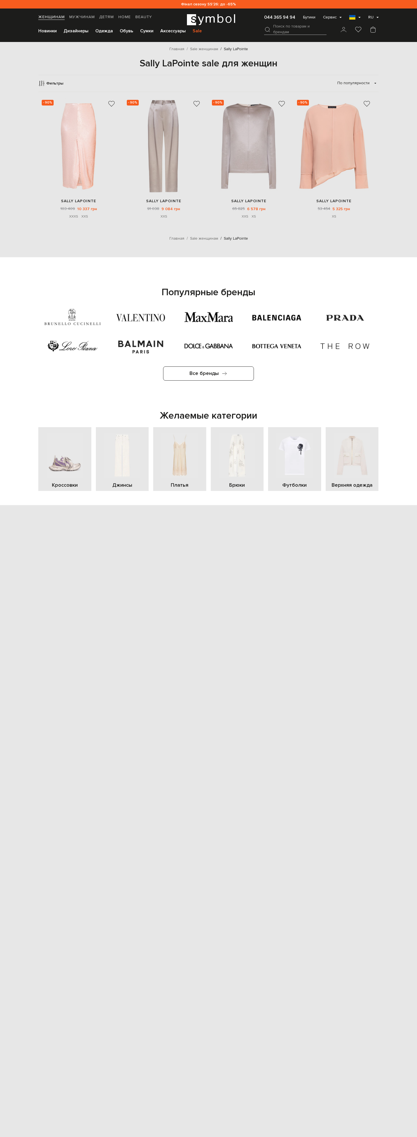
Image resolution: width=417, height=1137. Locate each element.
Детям (106, 17)
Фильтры (54, 83)
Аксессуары (173, 31)
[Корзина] (373, 30)
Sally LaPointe (78, 201)
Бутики (309, 17)
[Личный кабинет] (343, 30)
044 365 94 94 (279, 17)
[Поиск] (267, 29)
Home (124, 17)
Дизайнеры (76, 31)
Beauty (143, 17)
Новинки (47, 31)
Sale (197, 31)
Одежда (104, 31)
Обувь (126, 31)
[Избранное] (358, 30)
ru (371, 17)
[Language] (355, 19)
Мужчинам (82, 17)
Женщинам (51, 17)
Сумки (146, 31)
